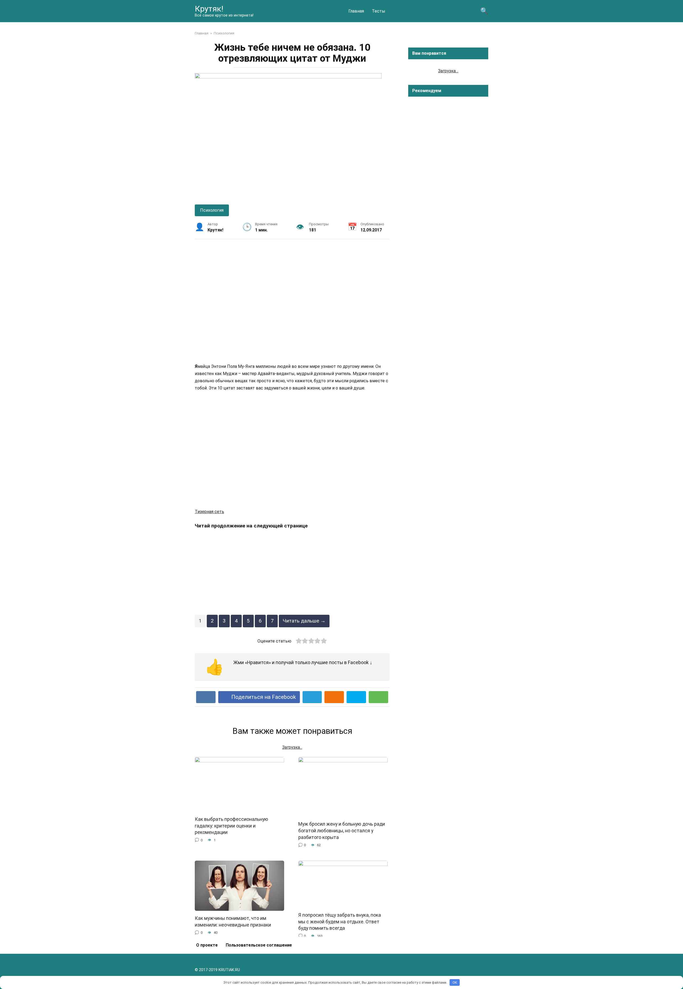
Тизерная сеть (209, 511)
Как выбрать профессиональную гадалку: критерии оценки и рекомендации (231, 826)
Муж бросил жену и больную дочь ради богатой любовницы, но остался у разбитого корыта (341, 830)
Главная (356, 11)
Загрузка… (448, 70)
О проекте (207, 945)
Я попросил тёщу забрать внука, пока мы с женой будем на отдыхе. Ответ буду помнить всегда (339, 921)
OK (454, 982)
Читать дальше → (304, 621)
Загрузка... (292, 747)
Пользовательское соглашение (259, 945)
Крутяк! (209, 8)
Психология (212, 210)
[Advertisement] (292, 300)
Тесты (378, 11)
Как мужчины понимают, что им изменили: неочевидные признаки (233, 922)
